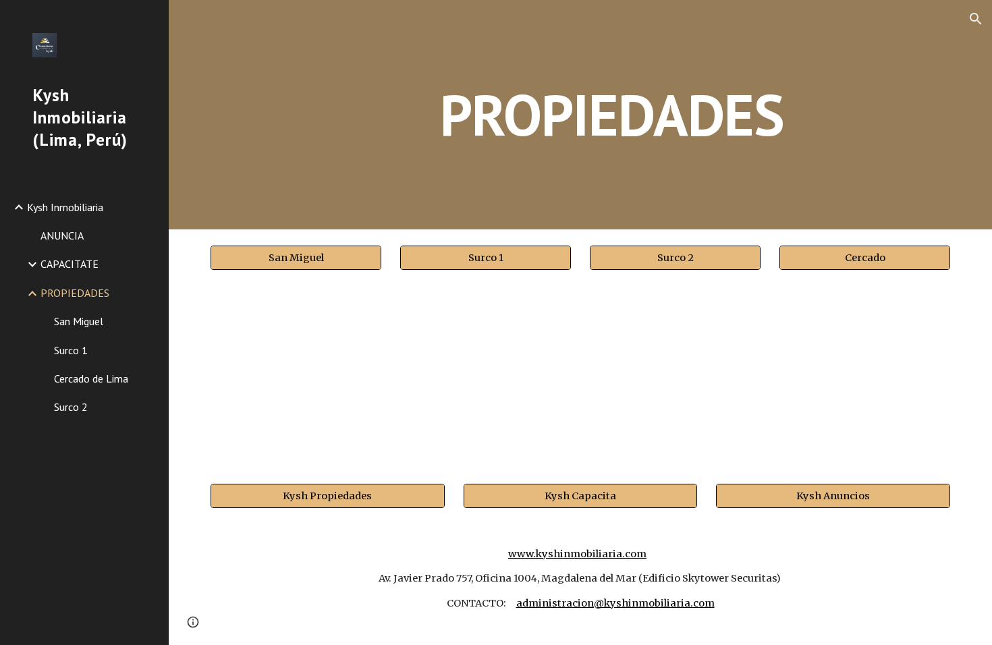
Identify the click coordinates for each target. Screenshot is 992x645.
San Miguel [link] (78, 321)
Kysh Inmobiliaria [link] (65, 207)
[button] (976, 19)
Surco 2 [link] (71, 407)
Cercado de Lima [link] (91, 378)
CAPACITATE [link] (69, 264)
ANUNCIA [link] (62, 235)
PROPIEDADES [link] (74, 293)
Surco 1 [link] (71, 350)
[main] (612, 114)
